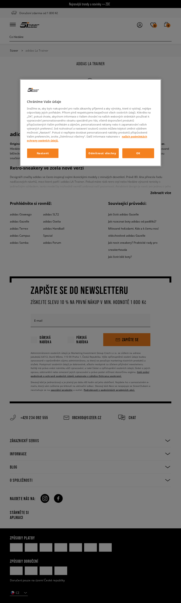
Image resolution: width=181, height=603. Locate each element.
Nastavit (43, 153)
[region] (90, 122)
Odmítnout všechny (102, 153)
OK (138, 153)
